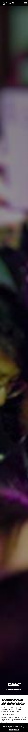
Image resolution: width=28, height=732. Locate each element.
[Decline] (26, 727)
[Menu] (25, 2)
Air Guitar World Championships (7, 3)
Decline (17, 729)
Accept (11, 729)
